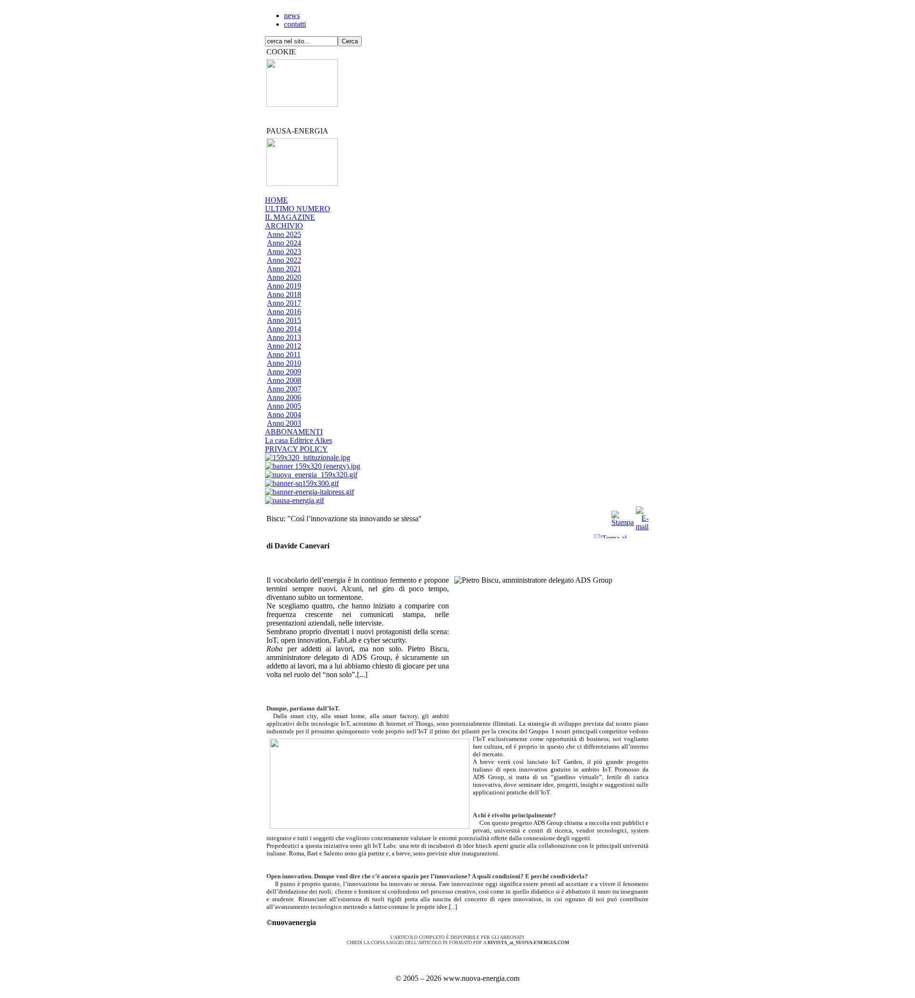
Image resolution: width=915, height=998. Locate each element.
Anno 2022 (284, 260)
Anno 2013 (284, 337)
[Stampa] (622, 516)
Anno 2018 (284, 294)
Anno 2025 (284, 234)
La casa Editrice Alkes (298, 440)
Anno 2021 (284, 269)
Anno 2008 (284, 380)
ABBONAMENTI (294, 432)
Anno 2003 (284, 423)
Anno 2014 (284, 329)
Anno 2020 (284, 277)
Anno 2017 (284, 303)
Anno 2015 (284, 320)
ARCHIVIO (284, 226)
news (292, 15)
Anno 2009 (284, 372)
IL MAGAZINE (290, 217)
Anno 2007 (284, 389)
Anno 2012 (284, 346)
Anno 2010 (284, 363)
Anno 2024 (284, 243)
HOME (276, 200)
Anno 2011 (284, 354)
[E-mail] (642, 516)
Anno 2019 (284, 286)
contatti (295, 24)
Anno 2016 (284, 312)
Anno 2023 (284, 251)
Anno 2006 (284, 397)
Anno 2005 (284, 406)
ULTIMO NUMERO (297, 209)
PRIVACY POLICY (296, 449)
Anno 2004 (284, 415)
